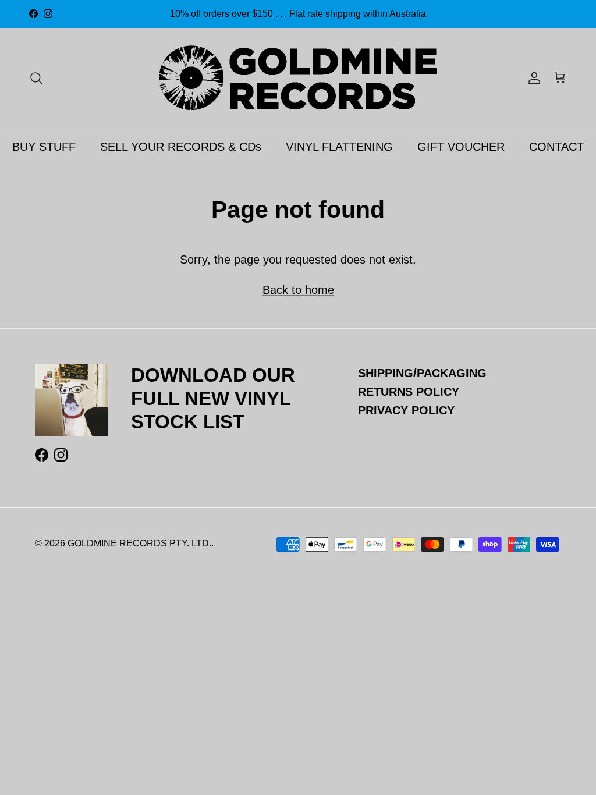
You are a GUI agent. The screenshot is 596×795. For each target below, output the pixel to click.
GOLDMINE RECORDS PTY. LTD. (139, 543)
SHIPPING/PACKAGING (422, 373)
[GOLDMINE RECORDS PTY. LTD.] (298, 77)
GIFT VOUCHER (461, 146)
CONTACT (556, 146)
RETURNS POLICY (408, 391)
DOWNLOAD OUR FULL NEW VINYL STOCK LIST (213, 398)
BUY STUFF (44, 146)
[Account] (532, 77)
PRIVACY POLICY (406, 410)
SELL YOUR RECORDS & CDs (180, 146)
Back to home (298, 289)
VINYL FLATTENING (339, 146)
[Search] (36, 77)
